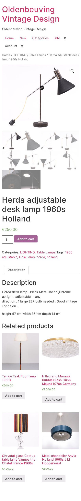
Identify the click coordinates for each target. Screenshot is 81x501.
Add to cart (25, 239)
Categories (40, 38)
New (23, 38)
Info (57, 38)
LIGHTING (19, 55)
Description (16, 270)
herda (41, 257)
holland (52, 257)
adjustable (9, 257)
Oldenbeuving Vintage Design (31, 14)
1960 (69, 252)
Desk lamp (27, 257)
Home (9, 38)
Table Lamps (37, 55)
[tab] (16, 270)
